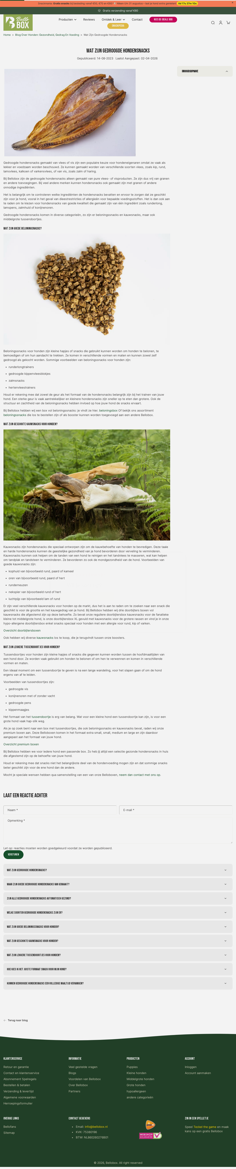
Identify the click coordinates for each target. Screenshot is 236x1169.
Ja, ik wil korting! (84, 589)
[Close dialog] (181, 544)
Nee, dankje (84, 601)
